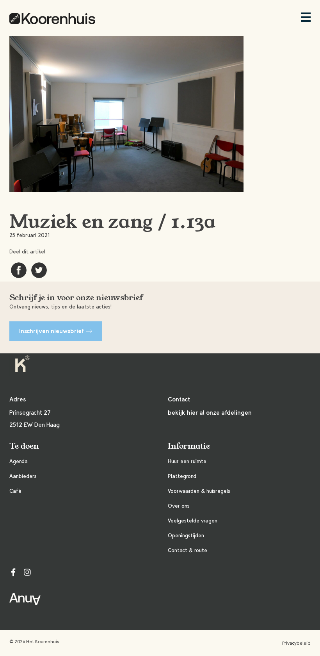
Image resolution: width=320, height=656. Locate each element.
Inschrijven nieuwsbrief (51, 331)
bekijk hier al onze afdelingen (210, 412)
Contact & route (187, 550)
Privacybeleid (296, 643)
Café (15, 491)
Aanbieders (23, 476)
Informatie (189, 446)
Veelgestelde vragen (192, 520)
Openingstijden (186, 535)
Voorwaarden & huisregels (199, 491)
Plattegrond (182, 476)
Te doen (24, 446)
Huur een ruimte (187, 461)
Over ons (179, 506)
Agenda (18, 461)
